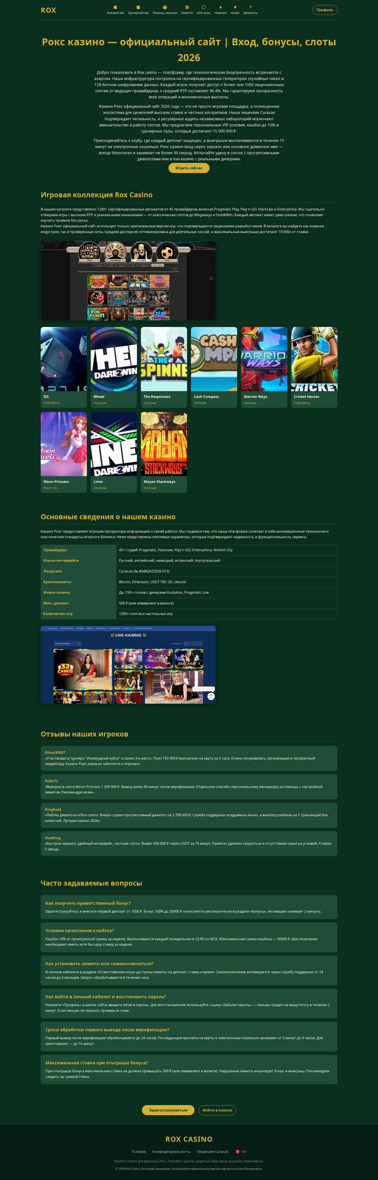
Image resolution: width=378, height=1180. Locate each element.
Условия (139, 1151)
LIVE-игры (203, 13)
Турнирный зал (138, 13)
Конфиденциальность (171, 1151)
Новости (187, 13)
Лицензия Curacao (213, 1151)
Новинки (221, 13)
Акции (235, 13)
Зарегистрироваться (168, 1110)
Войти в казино (217, 1110)
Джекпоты (250, 13)
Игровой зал (115, 13)
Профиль (325, 9)
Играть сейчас (189, 168)
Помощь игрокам (165, 13)
